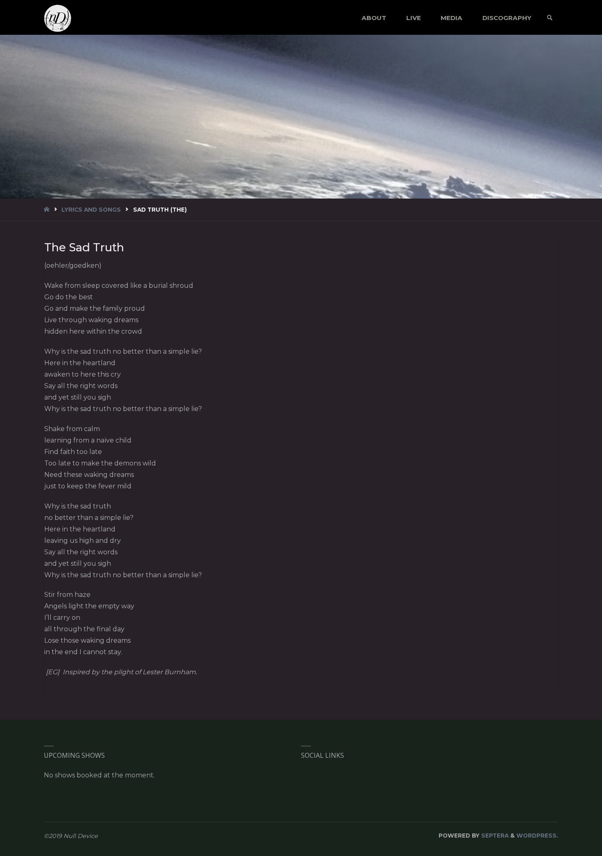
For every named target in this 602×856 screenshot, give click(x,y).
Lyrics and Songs (91, 209)
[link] (550, 17)
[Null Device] (58, 18)
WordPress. (537, 835)
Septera (494, 835)
